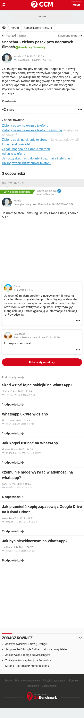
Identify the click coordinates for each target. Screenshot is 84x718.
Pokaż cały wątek (40, 362)
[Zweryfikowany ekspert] (59, 191)
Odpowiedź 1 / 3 (13, 183)
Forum (15, 27)
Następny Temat (68, 35)
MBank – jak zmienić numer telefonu (27, 665)
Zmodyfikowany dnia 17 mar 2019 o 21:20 (37, 337)
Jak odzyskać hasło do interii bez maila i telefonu (36, 158)
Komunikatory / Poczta (38, 27)
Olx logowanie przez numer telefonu (26, 163)
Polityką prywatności (54, 680)
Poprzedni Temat (16, 35)
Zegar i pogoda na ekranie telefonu (26, 149)
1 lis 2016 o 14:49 (23, 289)
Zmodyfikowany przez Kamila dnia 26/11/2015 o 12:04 (43, 204)
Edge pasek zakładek (16, 144)
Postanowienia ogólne (27, 680)
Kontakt (73, 680)
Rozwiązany (26, 47)
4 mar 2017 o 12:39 (41, 59)
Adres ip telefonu (13, 154)
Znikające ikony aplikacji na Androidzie (28, 660)
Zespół (8, 680)
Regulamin (33, 685)
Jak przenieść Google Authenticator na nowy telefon (36, 649)
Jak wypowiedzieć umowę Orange (26, 643)
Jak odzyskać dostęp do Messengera (27, 654)
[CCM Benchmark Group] (42, 697)
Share (10, 109)
